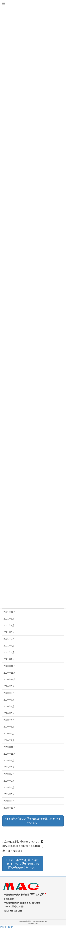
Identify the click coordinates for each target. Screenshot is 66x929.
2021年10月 (10, 612)
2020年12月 (10, 666)
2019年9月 (9, 760)
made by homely (33, 923)
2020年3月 (9, 726)
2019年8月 (9, 767)
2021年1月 (9, 659)
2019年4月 (9, 787)
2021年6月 (9, 632)
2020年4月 (9, 720)
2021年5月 (9, 639)
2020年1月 (9, 740)
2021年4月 (9, 645)
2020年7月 (9, 699)
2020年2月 (9, 733)
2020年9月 (9, 686)
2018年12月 (10, 808)
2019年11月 (9, 754)
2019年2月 (9, 801)
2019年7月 (9, 774)
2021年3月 (9, 652)
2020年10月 (10, 679)
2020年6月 (9, 706)
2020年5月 (9, 713)
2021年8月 (9, 618)
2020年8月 (9, 693)
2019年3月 (9, 794)
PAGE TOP (6, 927)
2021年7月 (9, 625)
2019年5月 (9, 780)
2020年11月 (9, 672)
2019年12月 (10, 747)
